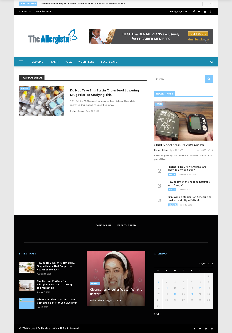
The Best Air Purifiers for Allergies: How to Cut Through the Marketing (55, 284)
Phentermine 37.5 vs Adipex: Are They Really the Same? (187, 168)
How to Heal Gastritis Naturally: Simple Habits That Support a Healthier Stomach (56, 266)
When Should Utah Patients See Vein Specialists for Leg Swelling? (57, 301)
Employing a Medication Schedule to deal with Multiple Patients (189, 199)
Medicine (37, 62)
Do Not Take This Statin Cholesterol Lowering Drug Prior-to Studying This (104, 93)
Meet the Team (43, 11)
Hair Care (95, 279)
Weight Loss (86, 62)
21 (192, 294)
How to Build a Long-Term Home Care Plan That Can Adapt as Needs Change (83, 4)
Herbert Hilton (77, 111)
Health (54, 62)
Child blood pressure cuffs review (179, 145)
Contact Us (25, 11)
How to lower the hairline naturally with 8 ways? (189, 183)
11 (166, 288)
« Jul (156, 313)
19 (175, 294)
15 (200, 288)
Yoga (68, 62)
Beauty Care (109, 62)
